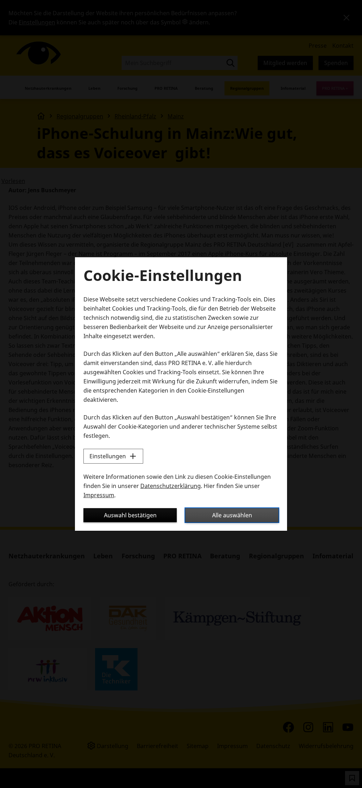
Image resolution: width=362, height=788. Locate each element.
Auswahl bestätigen (130, 515)
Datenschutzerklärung (170, 486)
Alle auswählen (232, 515)
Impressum (98, 495)
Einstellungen (107, 456)
